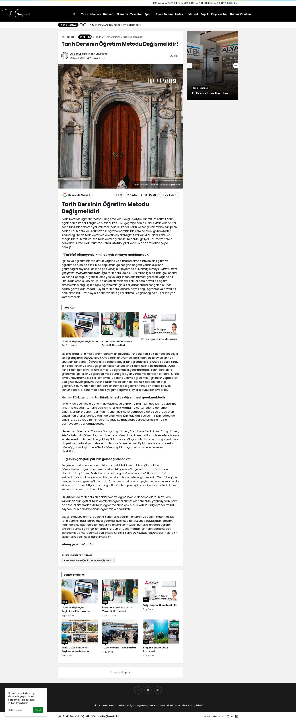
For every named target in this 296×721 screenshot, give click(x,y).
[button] (89, 37)
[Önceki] (81, 25)
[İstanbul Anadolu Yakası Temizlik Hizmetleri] (120, 329)
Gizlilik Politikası (15, 710)
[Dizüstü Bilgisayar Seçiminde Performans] (80, 329)
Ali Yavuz (76, 54)
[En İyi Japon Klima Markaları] (160, 329)
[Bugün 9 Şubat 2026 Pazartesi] (161, 638)
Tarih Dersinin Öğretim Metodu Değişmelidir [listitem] (88, 560)
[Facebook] (138, 690)
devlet (94, 473)
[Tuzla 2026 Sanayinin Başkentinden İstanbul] (80, 638)
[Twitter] (148, 690)
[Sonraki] (85, 25)
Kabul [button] (38, 710)
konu (140, 533)
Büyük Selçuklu (72, 435)
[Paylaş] (236, 716)
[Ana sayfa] (73, 14)
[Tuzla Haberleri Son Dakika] (120, 638)
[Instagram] (158, 690)
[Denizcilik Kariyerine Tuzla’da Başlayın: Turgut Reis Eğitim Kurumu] (212, 65)
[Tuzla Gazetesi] (16, 14)
